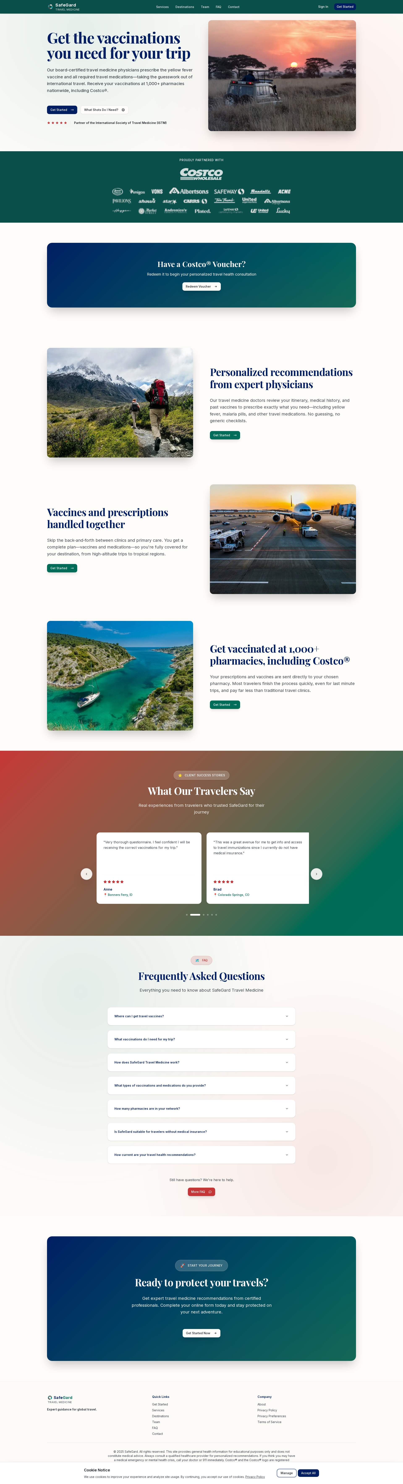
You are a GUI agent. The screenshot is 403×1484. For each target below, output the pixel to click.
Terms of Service (269, 1422)
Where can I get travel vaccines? (139, 1016)
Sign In (323, 6)
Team (156, 1422)
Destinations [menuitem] (184, 7)
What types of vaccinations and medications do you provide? (160, 1085)
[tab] (187, 915)
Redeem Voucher (198, 286)
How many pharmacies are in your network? (147, 1108)
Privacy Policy (267, 1410)
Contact (157, 1433)
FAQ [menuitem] (218, 7)
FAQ (155, 1428)
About (262, 1404)
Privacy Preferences (272, 1416)
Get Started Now (198, 1333)
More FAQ (203, 1193)
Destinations (160, 1416)
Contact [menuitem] (233, 7)
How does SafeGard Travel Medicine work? (146, 1062)
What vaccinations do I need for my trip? (144, 1039)
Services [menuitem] (162, 7)
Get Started (345, 6)
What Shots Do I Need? (101, 110)
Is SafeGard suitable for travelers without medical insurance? (160, 1131)
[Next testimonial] (316, 874)
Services (158, 1410)
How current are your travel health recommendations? (154, 1155)
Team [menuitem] (205, 7)
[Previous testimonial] (86, 874)
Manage (287, 1473)
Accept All (308, 1473)
